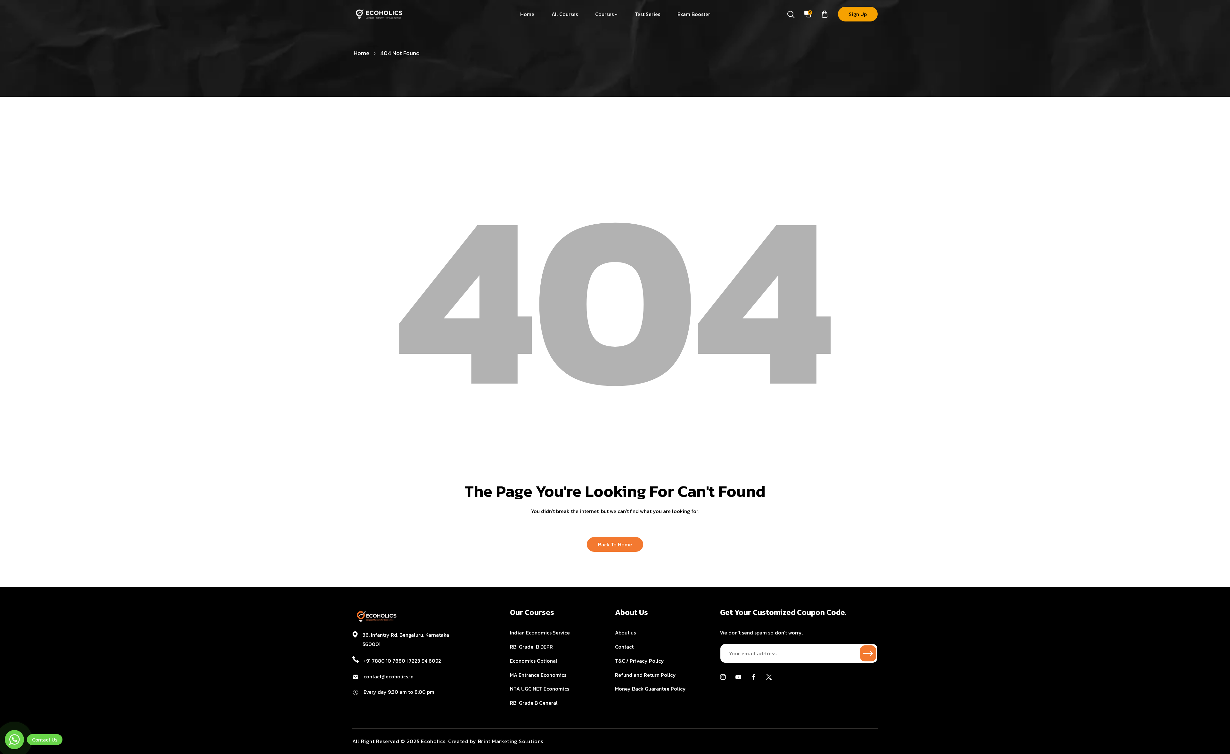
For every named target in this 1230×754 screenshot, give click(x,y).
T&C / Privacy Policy (639, 661)
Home (361, 53)
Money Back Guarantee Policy (650, 688)
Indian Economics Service (540, 632)
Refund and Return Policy (645, 675)
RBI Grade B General (534, 703)
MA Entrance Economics (538, 675)
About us (625, 632)
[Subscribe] (868, 653)
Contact (624, 646)
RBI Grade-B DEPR (531, 646)
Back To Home (615, 544)
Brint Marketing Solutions (511, 741)
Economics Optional (533, 661)
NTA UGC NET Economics (539, 688)
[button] (824, 14)
